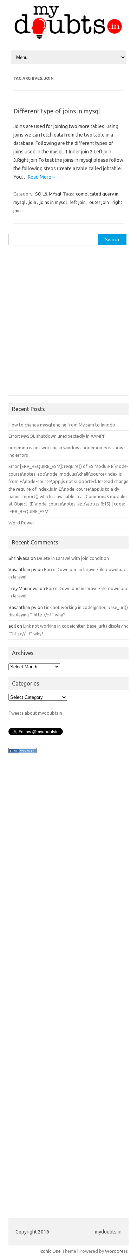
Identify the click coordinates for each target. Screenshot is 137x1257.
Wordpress (116, 1251)
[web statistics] (22, 755)
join (32, 202)
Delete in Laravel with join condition (73, 558)
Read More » (41, 177)
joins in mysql (53, 202)
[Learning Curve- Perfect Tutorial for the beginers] (68, 37)
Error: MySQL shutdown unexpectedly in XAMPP (57, 436)
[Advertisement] (68, 322)
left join (78, 202)
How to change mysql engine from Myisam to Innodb (61, 424)
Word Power (21, 522)
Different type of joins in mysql (56, 110)
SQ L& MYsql (48, 193)
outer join (99, 202)
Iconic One (50, 1251)
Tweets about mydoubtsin (35, 712)
